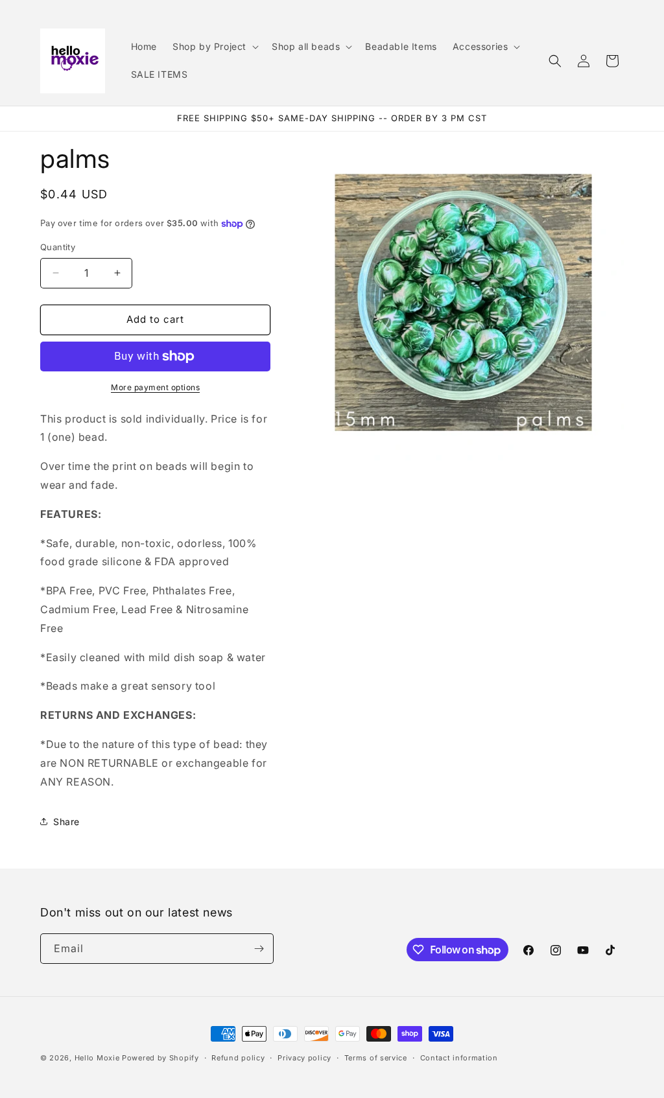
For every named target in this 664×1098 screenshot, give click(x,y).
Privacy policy (304, 1057)
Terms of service (375, 1057)
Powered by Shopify (160, 1057)
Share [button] (66, 821)
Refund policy (238, 1057)
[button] (214, 46)
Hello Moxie (98, 1057)
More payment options (155, 387)
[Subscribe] (258, 948)
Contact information (459, 1057)
